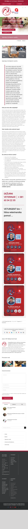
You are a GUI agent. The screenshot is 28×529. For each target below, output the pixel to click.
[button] (3, 364)
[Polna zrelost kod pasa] (4, 407)
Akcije (6, 434)
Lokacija (12, 459)
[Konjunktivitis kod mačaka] (4, 419)
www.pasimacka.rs (5, 474)
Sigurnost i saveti (5, 488)
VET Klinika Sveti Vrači (7, 321)
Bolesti (6, 436)
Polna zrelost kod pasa (11, 407)
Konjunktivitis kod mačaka (12, 419)
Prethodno (19, 40)
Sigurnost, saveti (8, 439)
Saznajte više (13, 497)
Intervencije (7, 444)
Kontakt (12, 464)
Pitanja (12, 462)
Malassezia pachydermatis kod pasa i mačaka (15, 413)
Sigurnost (19, 321)
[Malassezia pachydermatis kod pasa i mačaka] (4, 413)
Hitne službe (13, 460)
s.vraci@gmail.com (5, 471)
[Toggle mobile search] (22, 7)
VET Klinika (13, 457)
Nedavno (14, 404)
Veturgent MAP (4, 484)
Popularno (6, 404)
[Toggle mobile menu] (25, 7)
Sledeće (23, 40)
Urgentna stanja (13, 461)
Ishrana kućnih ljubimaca (9, 442)
